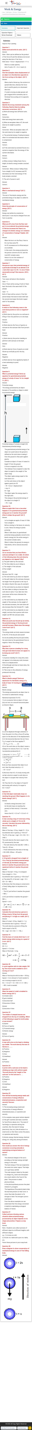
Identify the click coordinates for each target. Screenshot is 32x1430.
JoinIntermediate (26, 685)
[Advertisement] (16, 1338)
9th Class (15, 12)
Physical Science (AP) (22, 12)
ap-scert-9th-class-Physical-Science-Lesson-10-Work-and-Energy (14, 14)
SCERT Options (9, 12)
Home (4, 12)
